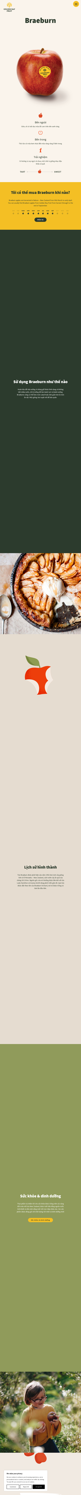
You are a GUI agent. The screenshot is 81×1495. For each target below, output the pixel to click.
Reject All (26, 1487)
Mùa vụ (40, 220)
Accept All (39, 1487)
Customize (13, 1487)
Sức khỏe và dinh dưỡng (40, 1220)
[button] (76, 4)
